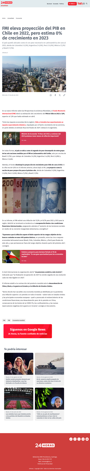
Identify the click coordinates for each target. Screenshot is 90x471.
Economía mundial (19, 320)
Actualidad (11, 18)
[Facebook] (55, 95)
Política (62, 4)
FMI (4, 320)
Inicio (3, 18)
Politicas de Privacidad (45, 464)
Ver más (24, 140)
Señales (72, 4)
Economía (55, 4)
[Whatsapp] (51, 95)
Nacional (49, 4)
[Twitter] (60, 95)
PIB (9, 320)
